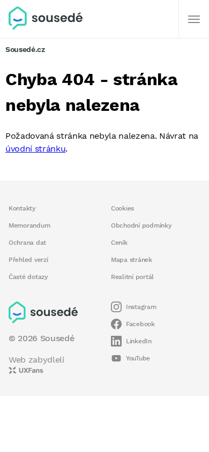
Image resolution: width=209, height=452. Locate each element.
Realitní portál (132, 277)
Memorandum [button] (29, 225)
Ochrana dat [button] (27, 242)
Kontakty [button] (22, 208)
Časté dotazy (28, 277)
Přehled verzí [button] (28, 259)
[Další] (194, 19)
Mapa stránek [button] (131, 259)
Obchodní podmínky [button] (141, 225)
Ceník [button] (119, 242)
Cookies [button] (122, 208)
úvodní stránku (35, 149)
